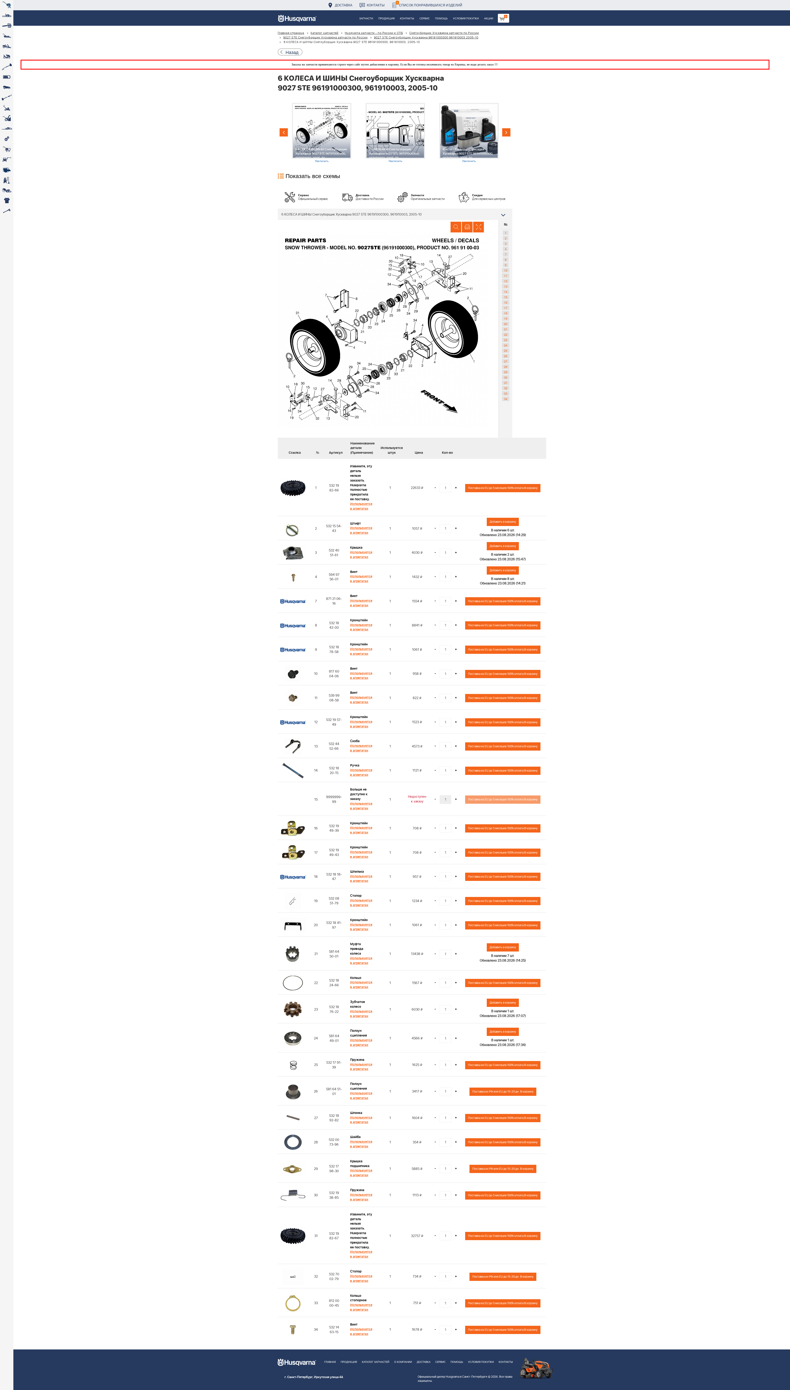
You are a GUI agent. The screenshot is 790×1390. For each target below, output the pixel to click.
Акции (488, 19)
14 (505, 292)
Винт (354, 571)
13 (505, 286)
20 (505, 324)
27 (505, 361)
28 (505, 367)
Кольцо (355, 977)
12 (505, 281)
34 (505, 399)
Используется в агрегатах (361, 506)
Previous (284, 132)
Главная (330, 1362)
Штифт (355, 523)
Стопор (355, 895)
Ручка (354, 765)
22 (505, 334)
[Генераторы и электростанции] (6, 149)
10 (505, 270)
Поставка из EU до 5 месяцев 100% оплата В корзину (503, 488)
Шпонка (356, 1112)
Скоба (355, 741)
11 (505, 276)
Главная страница (291, 33)
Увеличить (322, 161)
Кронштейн (359, 620)
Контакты (376, 5)
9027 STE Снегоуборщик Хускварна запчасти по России (325, 38)
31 (505, 383)
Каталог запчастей (325, 33)
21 (505, 329)
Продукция (386, 19)
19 (505, 318)
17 (505, 308)
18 (505, 313)
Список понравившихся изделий (429, 4)
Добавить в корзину (503, 522)
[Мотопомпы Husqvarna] (6, 170)
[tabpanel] (321, 133)
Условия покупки (466, 19)
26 (505, 356)
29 (505, 372)
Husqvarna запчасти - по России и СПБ (374, 33)
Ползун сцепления (358, 1033)
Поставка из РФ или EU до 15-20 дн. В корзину (502, 1091)
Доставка (343, 5)
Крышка (356, 547)
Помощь (441, 19)
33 (505, 393)
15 (505, 297)
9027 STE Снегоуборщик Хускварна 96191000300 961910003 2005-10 (426, 38)
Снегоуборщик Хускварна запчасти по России (444, 33)
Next (506, 132)
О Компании (403, 1362)
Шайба (355, 1137)
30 (505, 377)
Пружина (357, 1059)
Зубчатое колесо (357, 1004)
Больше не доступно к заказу (358, 794)
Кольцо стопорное (358, 1298)
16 (505, 302)
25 (505, 351)
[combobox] (395, 214)
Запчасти (366, 19)
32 (505, 388)
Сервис (424, 19)
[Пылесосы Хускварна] (6, 180)
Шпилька (357, 871)
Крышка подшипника (359, 1163)
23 (505, 340)
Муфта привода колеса (356, 949)
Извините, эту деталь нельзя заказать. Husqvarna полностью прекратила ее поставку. (361, 483)
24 (505, 345)
